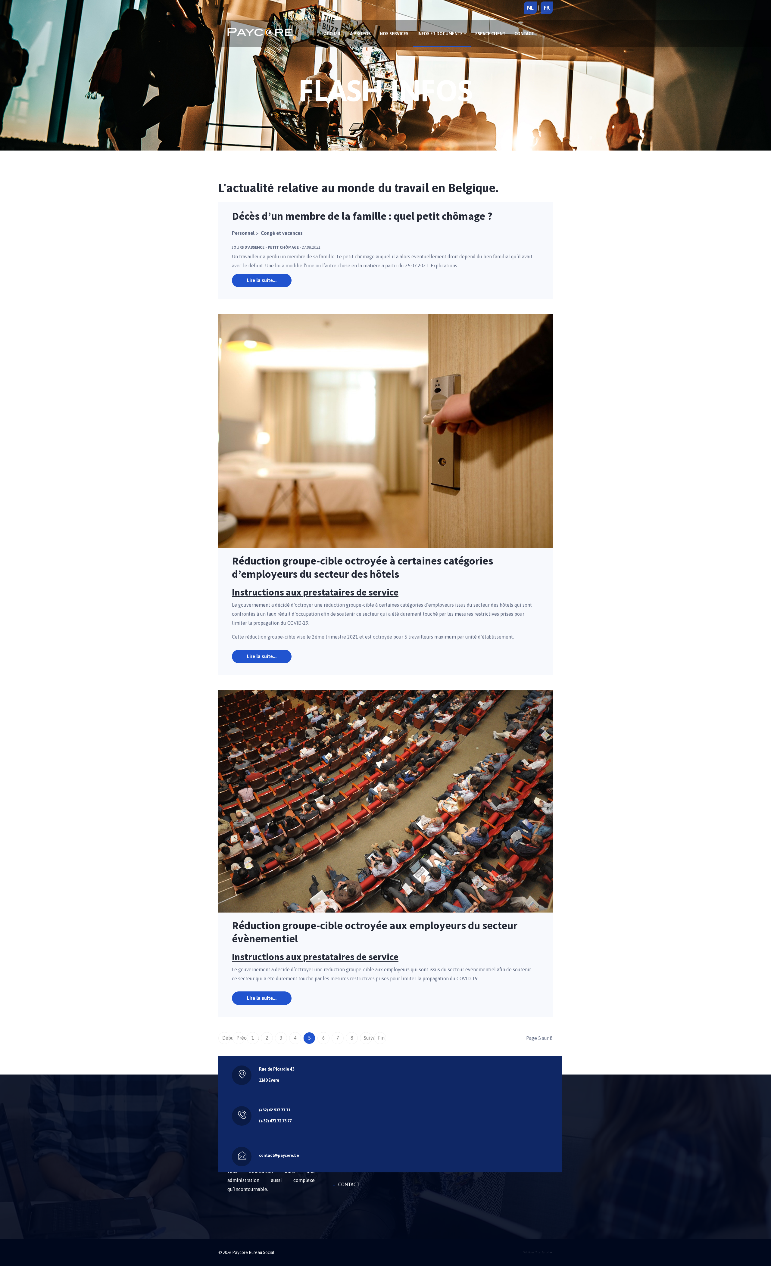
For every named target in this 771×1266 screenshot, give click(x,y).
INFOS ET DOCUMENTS (440, 33)
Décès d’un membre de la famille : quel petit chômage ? (362, 216)
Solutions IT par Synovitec (538, 1252)
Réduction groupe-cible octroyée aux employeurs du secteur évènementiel (374, 932)
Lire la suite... (261, 280)
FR (547, 8)
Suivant (368, 1037)
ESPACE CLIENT (490, 33)
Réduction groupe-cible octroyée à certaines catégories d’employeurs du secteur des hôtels (362, 567)
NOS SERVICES (394, 33)
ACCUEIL (332, 33)
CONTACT (524, 33)
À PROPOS (360, 33)
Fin (381, 1037)
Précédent (240, 1037)
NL (530, 8)
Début (226, 1037)
